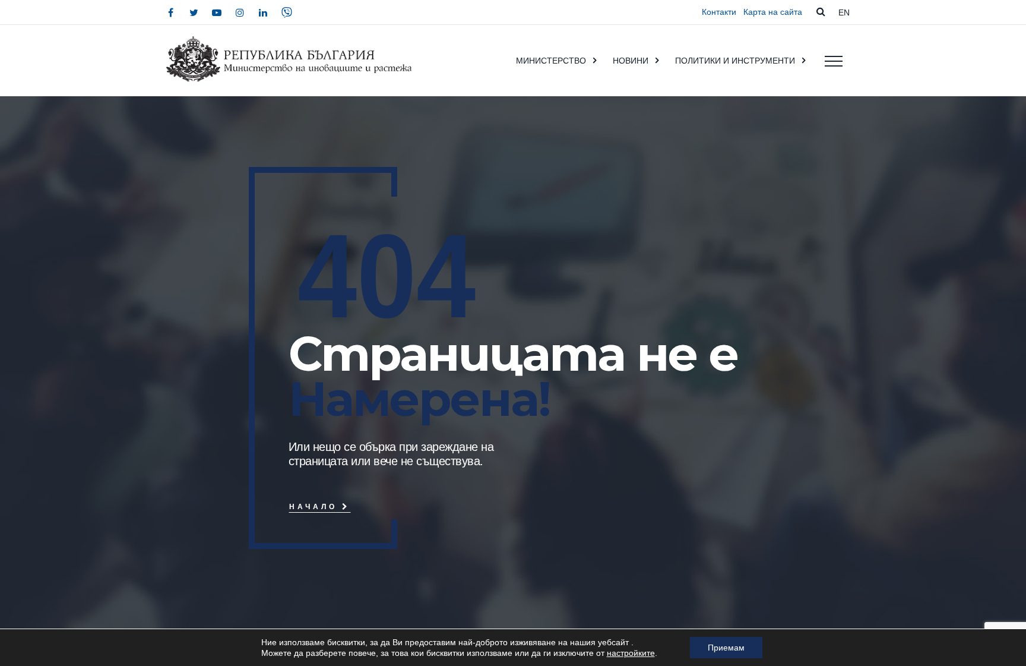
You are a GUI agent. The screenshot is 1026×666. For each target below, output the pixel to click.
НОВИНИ (630, 60)
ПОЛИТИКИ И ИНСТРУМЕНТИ (735, 60)
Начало (315, 506)
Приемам (726, 647)
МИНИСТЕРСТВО (551, 60)
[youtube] (216, 12)
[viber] (286, 12)
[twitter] (193, 12)
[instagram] (240, 12)
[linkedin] (263, 12)
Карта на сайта (772, 12)
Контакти (719, 12)
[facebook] (170, 12)
